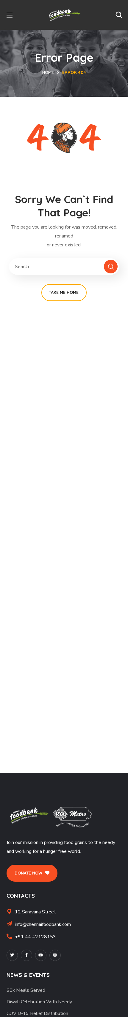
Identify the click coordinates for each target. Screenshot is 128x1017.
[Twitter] (12, 955)
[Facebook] (26, 955)
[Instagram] (55, 955)
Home (48, 72)
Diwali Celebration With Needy (39, 1002)
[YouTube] (40, 955)
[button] (119, 15)
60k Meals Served (26, 990)
